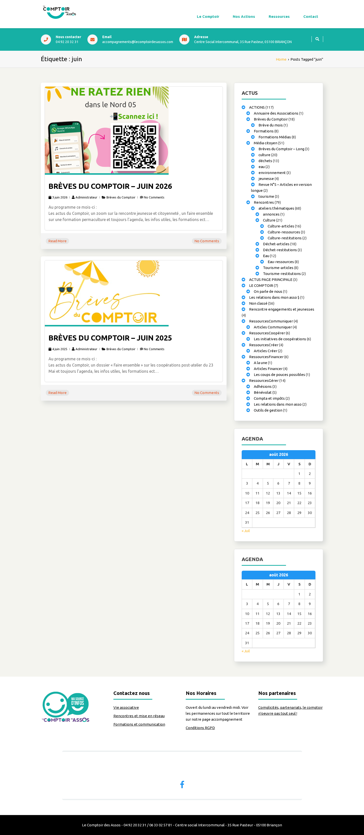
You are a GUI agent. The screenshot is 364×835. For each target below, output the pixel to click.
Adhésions (263, 386)
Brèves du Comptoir (120, 197)
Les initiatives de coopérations (280, 339)
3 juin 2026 (59, 197)
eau (262, 167)
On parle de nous (268, 291)
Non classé (258, 303)
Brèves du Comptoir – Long (281, 149)
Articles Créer (265, 351)
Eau (266, 256)
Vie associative (126, 707)
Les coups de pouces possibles (279, 374)
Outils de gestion (268, 410)
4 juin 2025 (59, 349)
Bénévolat (263, 392)
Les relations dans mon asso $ (274, 297)
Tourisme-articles (278, 268)
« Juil (246, 531)
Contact (310, 16)
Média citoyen (265, 143)
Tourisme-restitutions (282, 273)
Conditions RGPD (200, 728)
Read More (57, 241)
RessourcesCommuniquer (271, 321)
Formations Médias (275, 137)
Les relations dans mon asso (278, 404)
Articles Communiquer (273, 327)
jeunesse (266, 178)
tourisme (266, 196)
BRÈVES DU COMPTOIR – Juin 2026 (110, 186)
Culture (269, 220)
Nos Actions (244, 16)
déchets (265, 161)
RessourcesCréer (263, 345)
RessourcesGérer (264, 380)
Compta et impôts (269, 398)
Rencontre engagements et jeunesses (281, 309)
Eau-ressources (281, 262)
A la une (260, 363)
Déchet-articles (276, 244)
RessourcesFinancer (266, 357)
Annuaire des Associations (276, 113)
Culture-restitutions (285, 238)
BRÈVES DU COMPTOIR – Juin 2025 (110, 338)
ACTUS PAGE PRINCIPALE (270, 279)
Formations (264, 131)
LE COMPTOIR (261, 285)
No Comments (154, 197)
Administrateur (86, 197)
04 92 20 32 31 (67, 42)
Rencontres (264, 202)
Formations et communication (139, 724)
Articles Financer (268, 369)
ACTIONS (257, 107)
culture (264, 155)
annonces (271, 214)
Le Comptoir (208, 16)
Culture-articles (281, 226)
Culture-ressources (284, 232)
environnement (272, 173)
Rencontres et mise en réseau (139, 716)
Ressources (279, 16)
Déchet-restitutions (280, 250)
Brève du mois (271, 125)
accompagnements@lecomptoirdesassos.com (137, 42)
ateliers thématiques (276, 208)
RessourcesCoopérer (267, 333)
